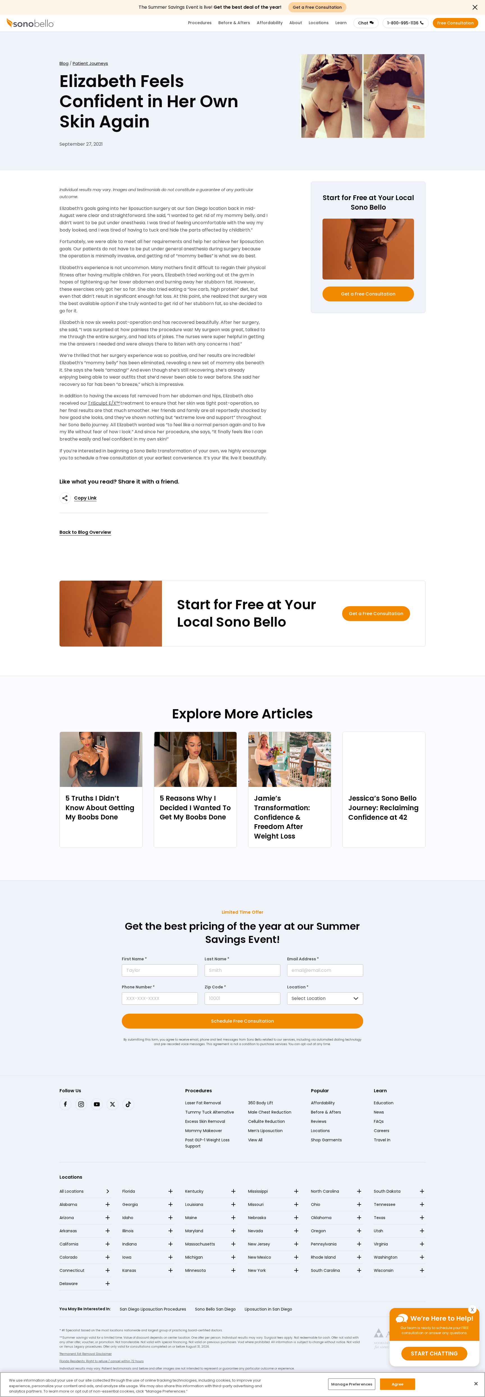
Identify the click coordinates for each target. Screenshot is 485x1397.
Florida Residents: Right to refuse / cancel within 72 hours (102, 1361)
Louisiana (194, 1204)
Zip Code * (215, 987)
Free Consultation (455, 23)
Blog (64, 63)
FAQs (379, 1121)
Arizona (67, 1217)
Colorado (68, 1257)
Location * (297, 987)
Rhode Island (323, 1257)
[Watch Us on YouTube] (97, 1104)
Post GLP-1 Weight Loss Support (207, 1143)
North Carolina (325, 1191)
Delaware (69, 1283)
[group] (101, 790)
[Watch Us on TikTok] (128, 1104)
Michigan (194, 1257)
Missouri (256, 1204)
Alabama (68, 1204)
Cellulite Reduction (266, 1121)
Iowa (126, 1257)
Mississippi (258, 1191)
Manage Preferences (351, 1384)
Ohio (315, 1204)
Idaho (127, 1217)
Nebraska (257, 1217)
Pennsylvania (324, 1244)
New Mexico (259, 1257)
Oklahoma (321, 1217)
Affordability (270, 23)
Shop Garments (326, 1140)
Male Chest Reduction (269, 1112)
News (379, 1112)
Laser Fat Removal (203, 1103)
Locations (319, 23)
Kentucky (194, 1191)
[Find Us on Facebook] (65, 1104)
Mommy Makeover (203, 1130)
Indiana (129, 1244)
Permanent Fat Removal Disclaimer (86, 1354)
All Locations (72, 1191)
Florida (128, 1191)
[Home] (30, 23)
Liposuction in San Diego (268, 1309)
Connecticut (72, 1270)
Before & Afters (234, 23)
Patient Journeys (90, 63)
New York (257, 1270)
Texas (379, 1217)
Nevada (255, 1231)
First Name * (134, 959)
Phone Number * (138, 987)
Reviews (318, 1121)
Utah (378, 1231)
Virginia (381, 1244)
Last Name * (217, 959)
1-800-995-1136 (402, 23)
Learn (341, 23)
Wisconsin (384, 1270)
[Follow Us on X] (112, 1104)
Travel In (382, 1140)
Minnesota (195, 1270)
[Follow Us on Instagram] (81, 1104)
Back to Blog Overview (85, 532)
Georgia (130, 1204)
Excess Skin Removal (205, 1121)
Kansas (129, 1270)
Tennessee (384, 1204)
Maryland (194, 1231)
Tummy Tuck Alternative (209, 1112)
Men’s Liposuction (265, 1130)
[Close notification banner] (475, 7)
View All (255, 1140)
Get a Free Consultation (368, 293)
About (295, 23)
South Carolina (325, 1270)
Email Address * (303, 959)
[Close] (476, 1383)
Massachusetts (200, 1244)
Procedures (200, 23)
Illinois (128, 1231)
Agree (398, 1384)
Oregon (318, 1231)
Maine (191, 1217)
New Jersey (259, 1244)
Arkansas (68, 1231)
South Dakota (387, 1191)
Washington (385, 1257)
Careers (381, 1130)
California (69, 1244)
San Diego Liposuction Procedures (153, 1309)
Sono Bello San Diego (215, 1309)
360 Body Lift (260, 1103)
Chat (363, 23)
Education (384, 1103)
